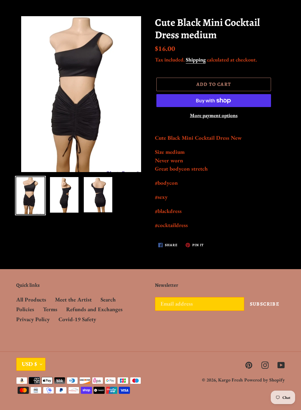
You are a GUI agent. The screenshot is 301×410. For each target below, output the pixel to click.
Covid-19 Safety (77, 319)
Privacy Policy (33, 319)
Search (108, 299)
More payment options (214, 115)
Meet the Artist (73, 299)
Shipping (196, 59)
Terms (50, 309)
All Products (31, 299)
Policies (25, 309)
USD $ (29, 364)
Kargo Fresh (230, 380)
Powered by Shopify (264, 380)
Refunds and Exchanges (94, 309)
